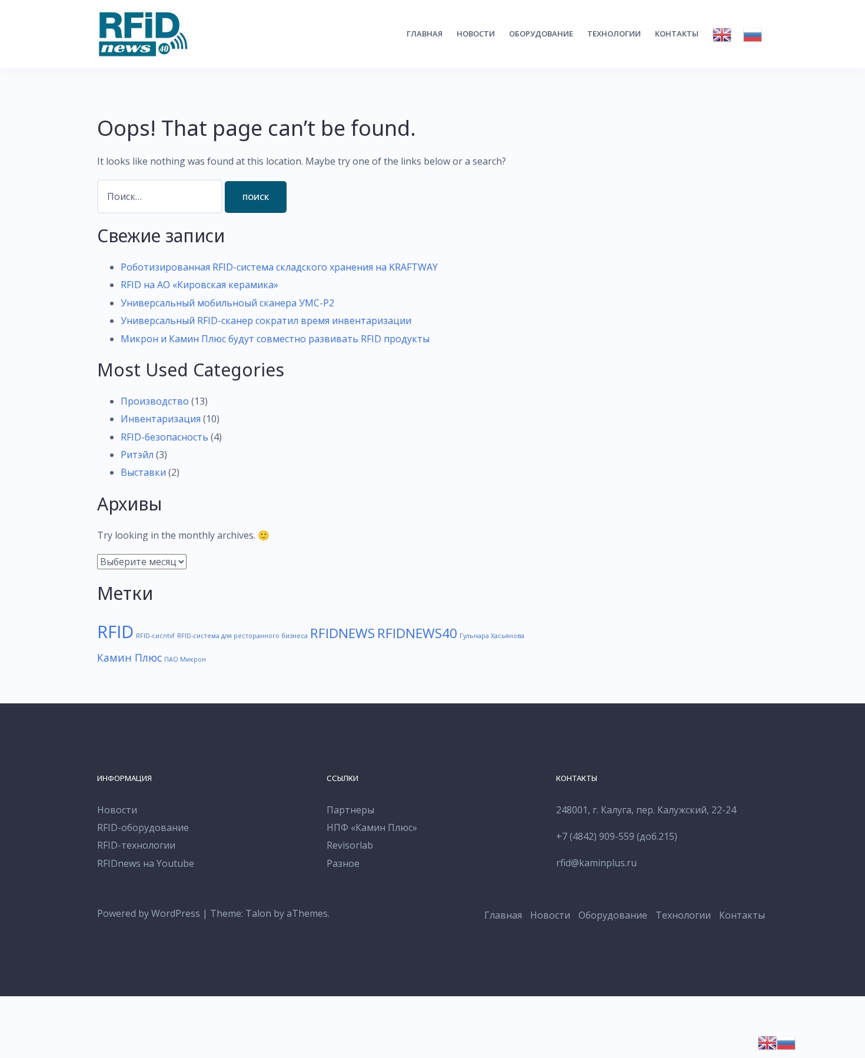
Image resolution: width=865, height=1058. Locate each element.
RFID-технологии (136, 845)
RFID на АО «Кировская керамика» (199, 284)
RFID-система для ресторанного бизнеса (242, 636)
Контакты (676, 33)
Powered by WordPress (148, 913)
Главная (425, 33)
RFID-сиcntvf (155, 636)
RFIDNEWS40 (417, 633)
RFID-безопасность (164, 436)
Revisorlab (350, 845)
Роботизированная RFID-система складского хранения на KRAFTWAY (279, 267)
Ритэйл (137, 454)
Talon (258, 913)
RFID (115, 631)
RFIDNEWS (342, 633)
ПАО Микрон (185, 659)
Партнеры (350, 809)
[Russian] (752, 34)
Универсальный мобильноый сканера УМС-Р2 (227, 302)
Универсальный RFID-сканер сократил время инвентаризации (266, 320)
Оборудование (541, 33)
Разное (343, 863)
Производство (155, 401)
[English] (722, 34)
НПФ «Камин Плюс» (372, 827)
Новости (476, 33)
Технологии (614, 33)
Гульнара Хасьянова (492, 636)
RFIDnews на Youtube (145, 863)
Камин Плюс (129, 657)
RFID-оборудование (143, 827)
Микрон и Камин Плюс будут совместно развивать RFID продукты (275, 338)
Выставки (143, 472)
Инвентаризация (161, 418)
